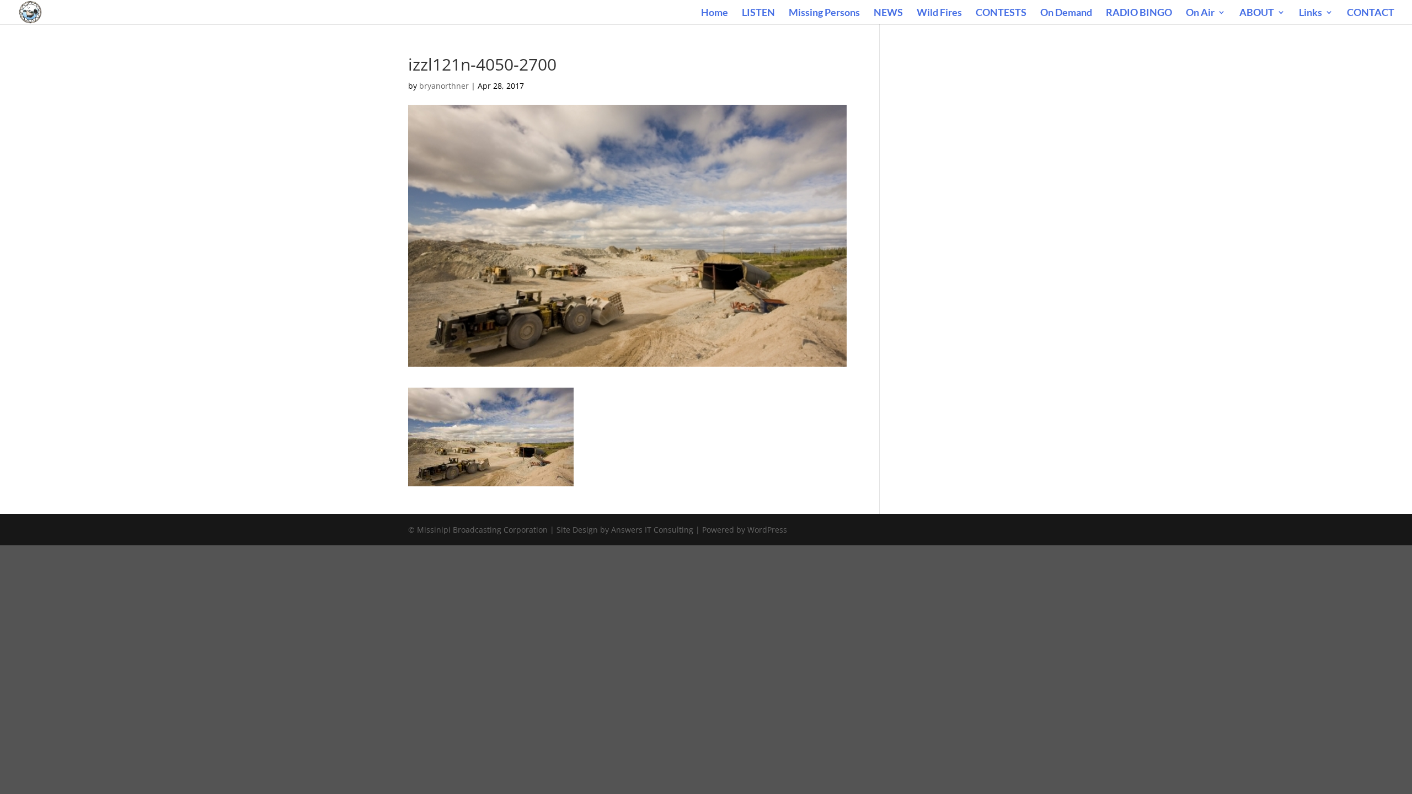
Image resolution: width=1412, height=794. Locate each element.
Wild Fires (939, 13)
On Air (1200, 13)
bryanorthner (444, 86)
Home (714, 13)
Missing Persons (824, 13)
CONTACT (1370, 13)
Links (1310, 13)
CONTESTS (1001, 13)
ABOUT (1256, 13)
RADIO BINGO (1139, 13)
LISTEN (758, 13)
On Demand (1066, 13)
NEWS (888, 13)
